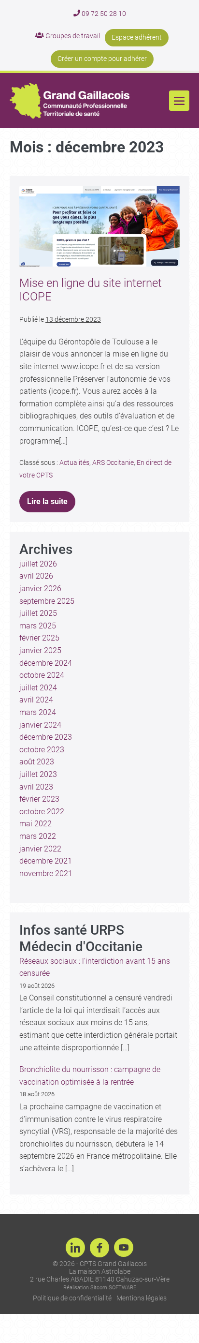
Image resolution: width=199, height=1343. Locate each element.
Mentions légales (141, 1298)
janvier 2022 (40, 848)
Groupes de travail (72, 36)
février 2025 (39, 637)
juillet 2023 (38, 774)
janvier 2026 (40, 588)
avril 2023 (36, 786)
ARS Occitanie (113, 462)
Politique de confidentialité (72, 1298)
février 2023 (39, 799)
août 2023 (36, 761)
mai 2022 (35, 823)
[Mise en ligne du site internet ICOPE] (99, 226)
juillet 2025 (38, 613)
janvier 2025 (40, 650)
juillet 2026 (38, 563)
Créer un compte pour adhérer (102, 58)
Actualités (74, 462)
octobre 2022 (41, 811)
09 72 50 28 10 (103, 13)
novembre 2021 (45, 873)
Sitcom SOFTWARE (113, 1287)
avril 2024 (36, 699)
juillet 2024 (38, 687)
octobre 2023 (41, 749)
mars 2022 (37, 836)
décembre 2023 (45, 737)
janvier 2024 (40, 725)
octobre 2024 (41, 675)
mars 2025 (37, 625)
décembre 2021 (45, 860)
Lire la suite (50, 498)
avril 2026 (36, 576)
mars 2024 (37, 712)
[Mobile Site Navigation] (179, 100)
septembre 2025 (46, 601)
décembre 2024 (45, 663)
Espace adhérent (137, 37)
